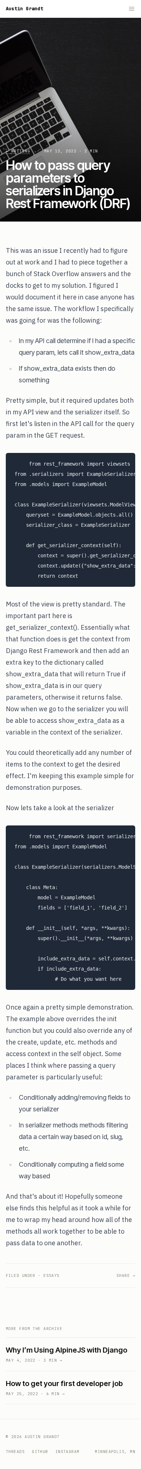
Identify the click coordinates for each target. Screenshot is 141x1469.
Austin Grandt (24, 8)
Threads (15, 1451)
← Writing (18, 151)
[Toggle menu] (131, 8)
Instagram (67, 1451)
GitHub (40, 1451)
